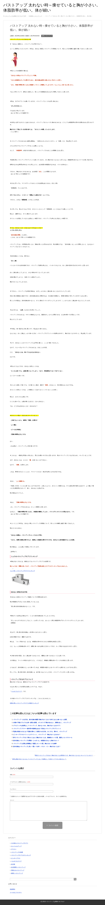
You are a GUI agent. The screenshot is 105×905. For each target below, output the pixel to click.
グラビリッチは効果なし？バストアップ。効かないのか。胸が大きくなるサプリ (36, 725)
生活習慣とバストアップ (18, 867)
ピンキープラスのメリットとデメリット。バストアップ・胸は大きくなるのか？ (36, 734)
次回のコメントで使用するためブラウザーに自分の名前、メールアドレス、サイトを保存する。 (39, 796)
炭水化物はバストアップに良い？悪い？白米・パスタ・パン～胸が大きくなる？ (36, 746)
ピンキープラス (15, 858)
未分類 (13, 864)
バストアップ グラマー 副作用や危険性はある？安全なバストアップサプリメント (37, 728)
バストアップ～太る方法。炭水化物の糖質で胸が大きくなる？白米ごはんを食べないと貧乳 (40, 719)
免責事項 (12, 889)
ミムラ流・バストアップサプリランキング (22, 570)
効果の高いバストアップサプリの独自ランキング (24, 703)
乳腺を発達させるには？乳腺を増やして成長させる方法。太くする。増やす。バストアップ (40, 731)
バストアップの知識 (17, 852)
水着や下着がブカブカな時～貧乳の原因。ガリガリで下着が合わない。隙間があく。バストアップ (42, 722)
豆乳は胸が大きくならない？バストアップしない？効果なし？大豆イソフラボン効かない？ (39, 759)
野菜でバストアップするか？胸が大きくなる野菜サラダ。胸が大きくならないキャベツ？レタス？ (64, 755)
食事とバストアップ (47, 35)
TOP (15, 16)
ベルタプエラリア (16, 691)
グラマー (13, 849)
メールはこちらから (16, 892)
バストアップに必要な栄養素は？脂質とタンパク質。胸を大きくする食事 (35, 743)
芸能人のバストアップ (17, 870)
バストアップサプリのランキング (21, 855)
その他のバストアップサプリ (19, 843)
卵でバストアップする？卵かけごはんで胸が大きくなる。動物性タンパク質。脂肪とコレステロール (42, 737)
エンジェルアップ (16, 846)
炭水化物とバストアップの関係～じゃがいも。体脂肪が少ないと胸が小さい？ (36, 740)
